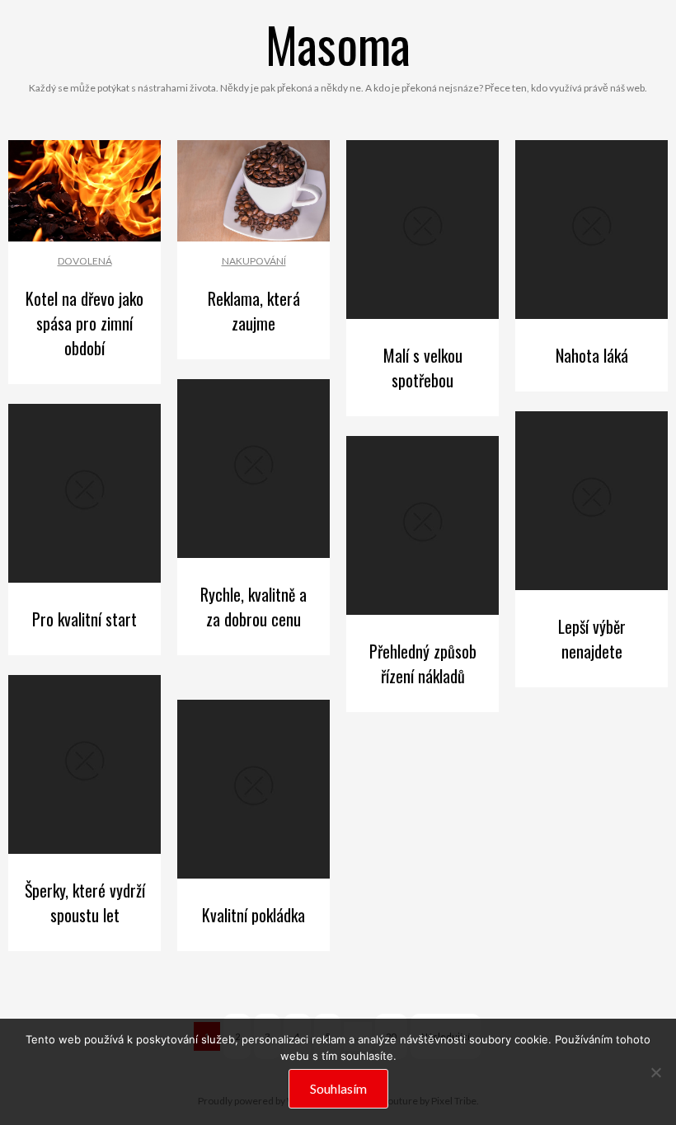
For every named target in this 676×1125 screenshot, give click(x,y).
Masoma (338, 43)
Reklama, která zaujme (254, 310)
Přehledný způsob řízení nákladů (422, 663)
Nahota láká (592, 355)
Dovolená (85, 261)
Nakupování (254, 261)
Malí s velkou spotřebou (422, 367)
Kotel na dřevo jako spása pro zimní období (84, 323)
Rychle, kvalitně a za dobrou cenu (253, 606)
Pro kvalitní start (84, 619)
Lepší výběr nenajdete (592, 638)
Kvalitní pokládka (253, 914)
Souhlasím (338, 1088)
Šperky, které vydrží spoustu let (85, 902)
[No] (655, 1072)
